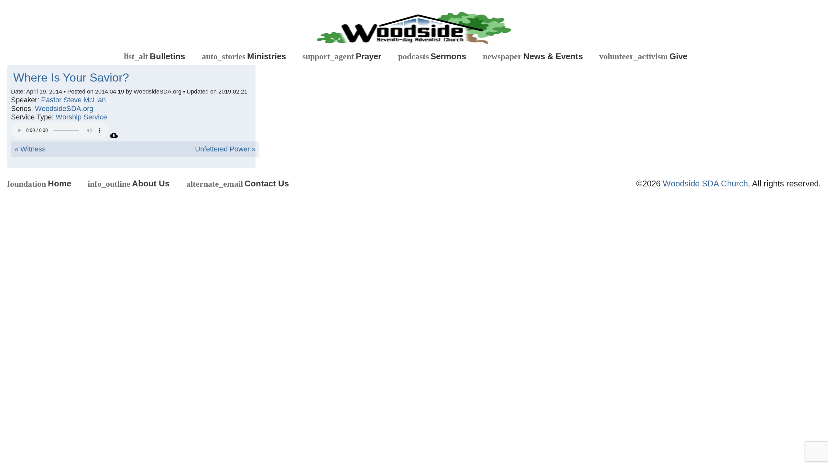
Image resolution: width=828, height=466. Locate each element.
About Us (128, 183)
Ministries (244, 56)
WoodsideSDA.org (64, 109)
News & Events (533, 56)
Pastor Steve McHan (73, 100)
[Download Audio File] (114, 137)
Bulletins (154, 56)
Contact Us (237, 183)
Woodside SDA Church (705, 183)
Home (39, 183)
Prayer (341, 56)
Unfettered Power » (225, 149)
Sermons (432, 56)
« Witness (30, 149)
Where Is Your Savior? (71, 77)
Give (643, 56)
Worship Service (81, 117)
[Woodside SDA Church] (414, 26)
